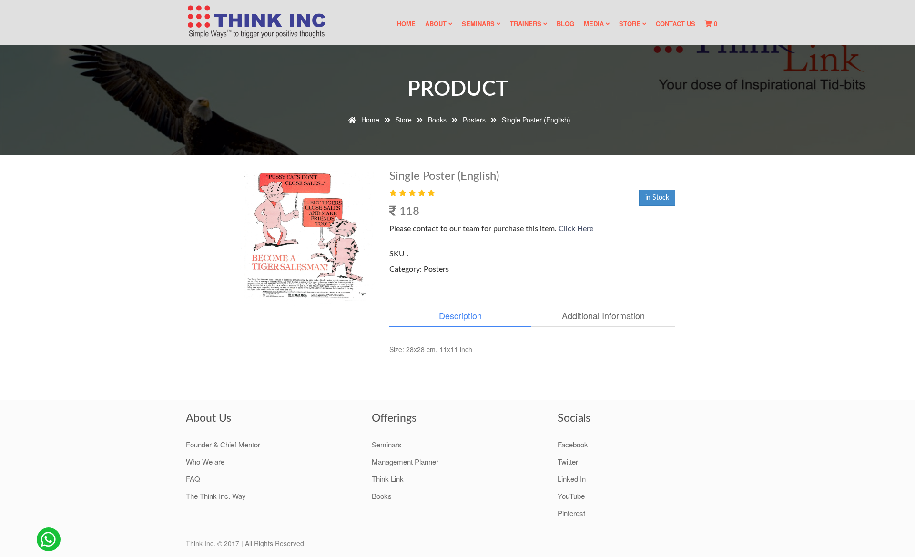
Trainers (526, 23)
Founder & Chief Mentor (223, 444)
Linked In (572, 479)
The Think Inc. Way (216, 496)
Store (630, 23)
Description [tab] (460, 315)
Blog (565, 23)
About (436, 23)
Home (406, 23)
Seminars (479, 23)
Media (595, 23)
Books (382, 496)
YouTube (571, 496)
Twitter (568, 461)
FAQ (193, 479)
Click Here (575, 229)
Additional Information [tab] (603, 315)
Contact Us (675, 23)
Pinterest (571, 513)
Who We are (205, 461)
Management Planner (405, 461)
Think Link (388, 479)
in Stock (657, 197)
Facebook (573, 444)
